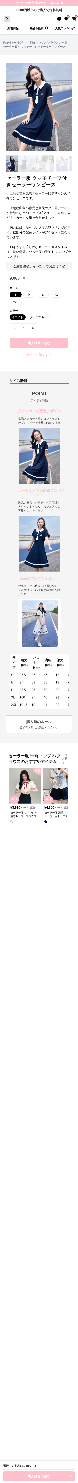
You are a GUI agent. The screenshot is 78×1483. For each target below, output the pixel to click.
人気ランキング (65, 28)
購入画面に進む (39, 343)
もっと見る (64, 758)
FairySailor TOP (13, 42)
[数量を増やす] (33, 328)
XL (56, 294)
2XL (15, 302)
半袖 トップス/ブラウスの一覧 (48, 42)
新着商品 (13, 28)
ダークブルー (38, 317)
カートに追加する (39, 355)
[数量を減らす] (15, 328)
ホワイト (17, 317)
